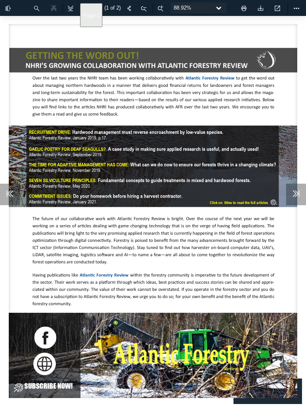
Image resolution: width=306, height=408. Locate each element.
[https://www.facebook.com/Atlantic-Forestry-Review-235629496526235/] (45, 337)
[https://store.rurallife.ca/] (50, 385)
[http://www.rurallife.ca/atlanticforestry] (210, 77)
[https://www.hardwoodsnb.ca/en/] (266, 59)
